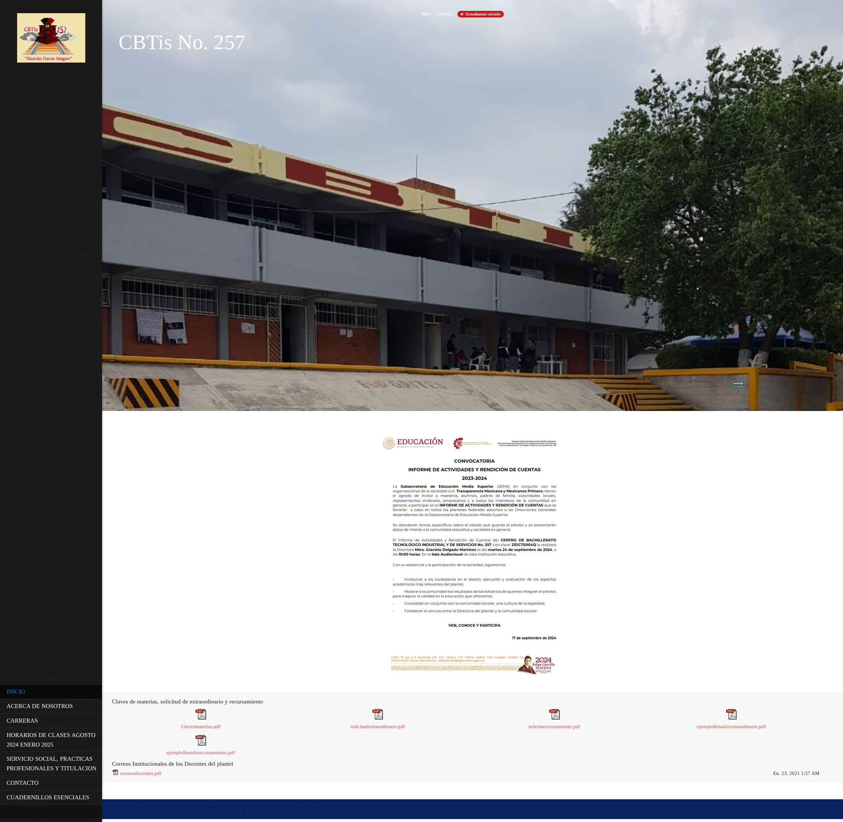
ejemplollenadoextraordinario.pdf (731, 726)
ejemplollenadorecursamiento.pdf (200, 752)
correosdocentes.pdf (140, 773)
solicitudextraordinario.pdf (377, 726)
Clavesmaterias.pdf (200, 726)
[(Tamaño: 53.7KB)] (731, 718)
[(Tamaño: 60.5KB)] (201, 744)
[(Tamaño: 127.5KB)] (201, 718)
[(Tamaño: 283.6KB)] (377, 718)
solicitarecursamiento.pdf (554, 726)
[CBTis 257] (51, 40)
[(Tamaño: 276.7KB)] (115, 773)
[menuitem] (51, 691)
